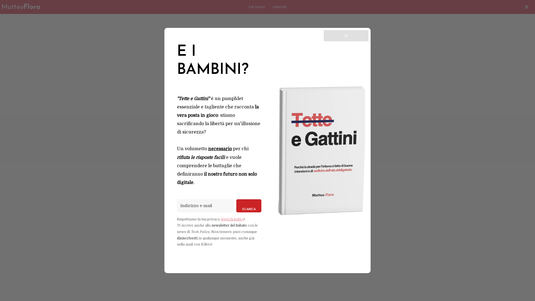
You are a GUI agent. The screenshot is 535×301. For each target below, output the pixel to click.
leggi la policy (232, 219)
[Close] (346, 35)
